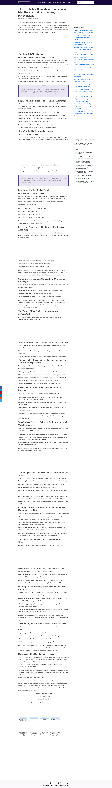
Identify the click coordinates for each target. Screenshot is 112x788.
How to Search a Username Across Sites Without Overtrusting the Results (84, 74)
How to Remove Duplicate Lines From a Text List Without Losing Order (83, 92)
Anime (44, 2)
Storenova (29, 18)
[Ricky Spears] (24, 2)
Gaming (49, 2)
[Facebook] (1, 387)
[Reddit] (1, 398)
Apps (39, 2)
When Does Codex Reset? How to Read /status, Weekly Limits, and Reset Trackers (84, 67)
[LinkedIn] (1, 395)
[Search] (92, 2)
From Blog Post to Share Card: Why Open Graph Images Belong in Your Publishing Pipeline (83, 99)
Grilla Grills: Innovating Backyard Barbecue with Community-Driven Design (83, 114)
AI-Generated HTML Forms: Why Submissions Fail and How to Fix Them (83, 50)
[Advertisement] (43, 51)
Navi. (66, 36)
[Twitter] (1, 390)
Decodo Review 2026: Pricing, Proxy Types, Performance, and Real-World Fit (83, 106)
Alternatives (57, 2)
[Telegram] (1, 400)
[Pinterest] (1, 392)
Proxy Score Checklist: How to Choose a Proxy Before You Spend (83, 37)
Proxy (64, 2)
